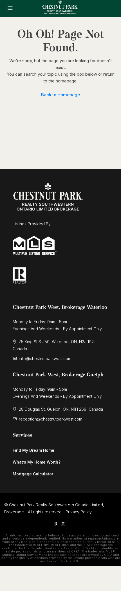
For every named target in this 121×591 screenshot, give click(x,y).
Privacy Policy (79, 511)
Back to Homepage (60, 94)
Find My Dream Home (33, 450)
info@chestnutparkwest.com (45, 358)
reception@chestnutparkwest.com (50, 419)
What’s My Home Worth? (36, 462)
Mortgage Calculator (33, 473)
